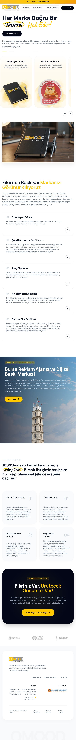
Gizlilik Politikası (36, 711)
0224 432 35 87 (43, 2)
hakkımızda (37, 8)
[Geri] (65, 113)
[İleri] (70, 113)
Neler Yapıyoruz (51, 677)
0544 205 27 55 (29, 700)
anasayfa (26, 8)
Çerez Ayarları (60, 711)
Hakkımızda (36, 677)
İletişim (64, 677)
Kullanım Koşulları (48, 711)
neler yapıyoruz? (52, 8)
